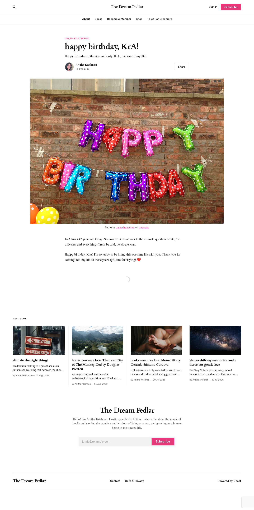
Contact (115, 481)
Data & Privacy (134, 481)
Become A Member (119, 19)
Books (98, 19)
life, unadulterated (77, 38)
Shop (139, 19)
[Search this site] (14, 7)
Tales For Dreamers (159, 19)
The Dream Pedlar (127, 7)
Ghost (237, 481)
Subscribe (230, 7)
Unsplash (144, 227)
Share (181, 66)
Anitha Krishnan (86, 65)
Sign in (213, 6)
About (86, 19)
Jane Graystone (125, 227)
